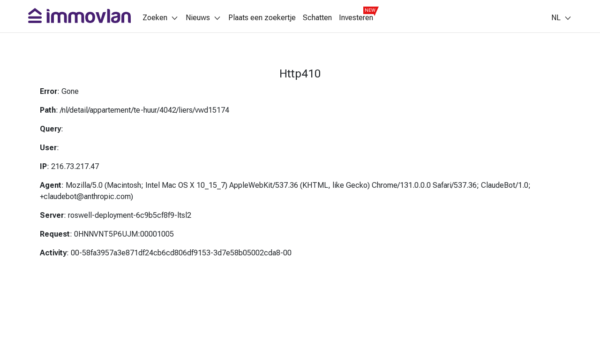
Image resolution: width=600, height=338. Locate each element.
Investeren (356, 18)
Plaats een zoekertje (262, 18)
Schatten (317, 18)
